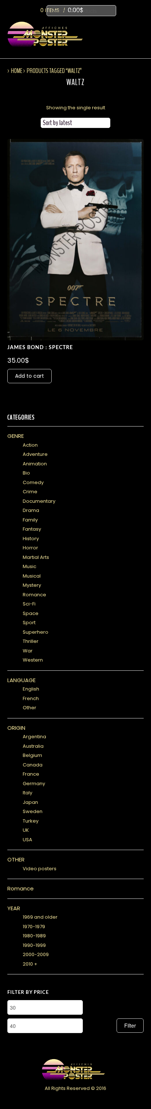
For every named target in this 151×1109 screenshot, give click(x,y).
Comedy (33, 482)
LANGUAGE (21, 680)
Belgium (32, 755)
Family (30, 519)
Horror (30, 547)
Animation (35, 463)
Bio (26, 472)
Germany (34, 783)
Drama (31, 510)
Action (30, 445)
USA (27, 839)
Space (30, 613)
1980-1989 (34, 935)
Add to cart (29, 376)
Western (33, 659)
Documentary (39, 501)
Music (29, 566)
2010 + (30, 963)
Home (16, 70)
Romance (34, 594)
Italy (27, 792)
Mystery (32, 585)
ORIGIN (16, 728)
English (31, 688)
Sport (29, 622)
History (31, 538)
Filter (130, 1025)
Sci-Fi (29, 603)
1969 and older (40, 917)
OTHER (16, 859)
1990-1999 (34, 945)
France (31, 774)
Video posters (39, 868)
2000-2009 (36, 954)
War (28, 650)
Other (29, 707)
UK (26, 830)
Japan (30, 802)
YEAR (13, 908)
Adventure (35, 454)
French (31, 698)
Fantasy (32, 529)
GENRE (15, 436)
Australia (33, 746)
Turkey (30, 820)
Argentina (34, 736)
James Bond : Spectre (40, 347)
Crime (30, 491)
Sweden (33, 811)
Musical (32, 575)
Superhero (35, 632)
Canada (33, 764)
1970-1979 (34, 926)
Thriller (30, 641)
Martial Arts (36, 557)
